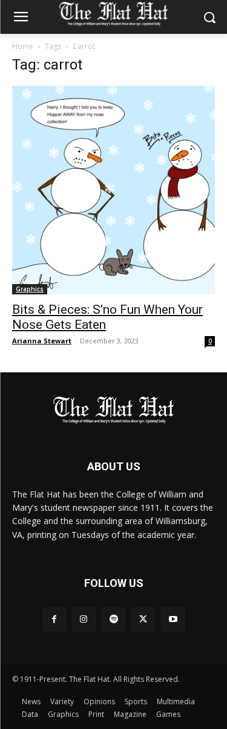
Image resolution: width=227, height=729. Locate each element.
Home (22, 46)
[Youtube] (173, 619)
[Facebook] (54, 619)
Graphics (30, 289)
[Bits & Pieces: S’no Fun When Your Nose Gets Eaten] (113, 190)
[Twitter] (143, 619)
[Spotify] (113, 619)
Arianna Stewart (41, 340)
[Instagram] (84, 619)
